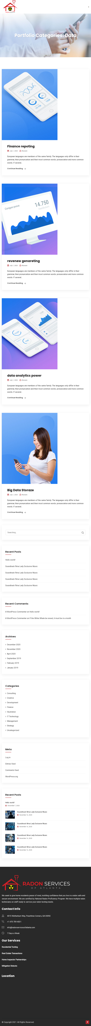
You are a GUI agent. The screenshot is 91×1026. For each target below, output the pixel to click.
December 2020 (13, 644)
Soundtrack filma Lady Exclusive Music (21, 566)
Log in (7, 757)
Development (12, 702)
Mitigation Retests (9, 966)
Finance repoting (21, 146)
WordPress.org (11, 776)
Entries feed (10, 764)
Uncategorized (13, 730)
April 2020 (11, 654)
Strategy (10, 726)
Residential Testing (10, 947)
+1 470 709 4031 (14, 922)
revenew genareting (23, 261)
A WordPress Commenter (16, 612)
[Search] (81, 533)
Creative (10, 698)
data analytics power (24, 375)
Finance (10, 707)
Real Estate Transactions (12, 953)
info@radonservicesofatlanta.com (21, 927)
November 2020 (13, 649)
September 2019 (14, 658)
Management (12, 721)
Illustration (11, 712)
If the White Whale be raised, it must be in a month (50, 618)
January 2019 (12, 668)
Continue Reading (15, 168)
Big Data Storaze (20, 490)
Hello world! (10, 560)
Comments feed (12, 770)
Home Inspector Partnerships (14, 959)
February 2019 (13, 663)
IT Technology (13, 716)
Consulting (11, 693)
